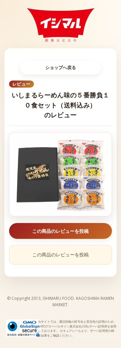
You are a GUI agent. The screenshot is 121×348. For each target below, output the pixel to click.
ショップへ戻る (60, 67)
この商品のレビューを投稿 (60, 231)
